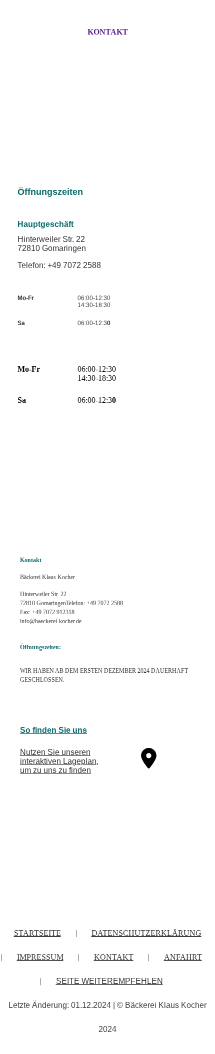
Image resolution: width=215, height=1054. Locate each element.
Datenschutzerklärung (147, 933)
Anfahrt (183, 957)
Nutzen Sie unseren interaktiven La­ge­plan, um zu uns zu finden (59, 761)
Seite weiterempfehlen (109, 981)
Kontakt (108, 32)
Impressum (40, 957)
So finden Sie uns (53, 730)
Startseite (37, 933)
